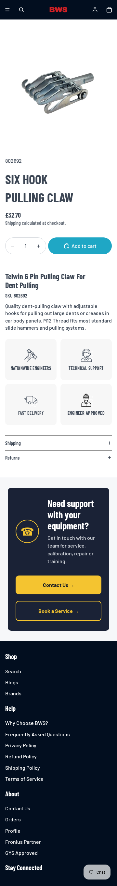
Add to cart (84, 246)
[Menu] (7, 9)
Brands (13, 693)
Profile (12, 831)
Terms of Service (24, 779)
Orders (13, 819)
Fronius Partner (23, 842)
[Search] (21, 10)
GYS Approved (21, 853)
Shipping (13, 443)
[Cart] (109, 10)
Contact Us (17, 808)
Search (13, 671)
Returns (12, 457)
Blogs (11, 682)
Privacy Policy (20, 745)
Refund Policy (21, 756)
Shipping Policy (22, 768)
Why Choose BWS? (26, 723)
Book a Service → (58, 611)
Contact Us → (58, 585)
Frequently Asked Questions (37, 734)
